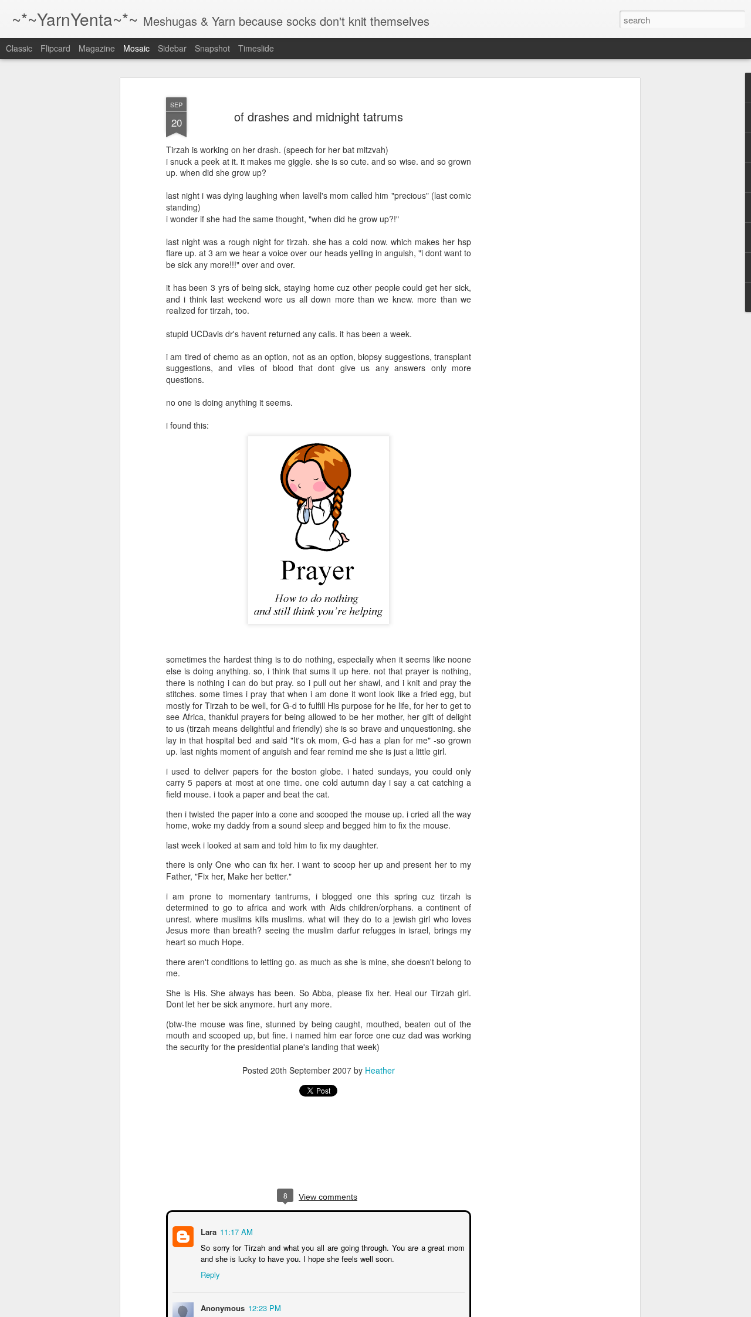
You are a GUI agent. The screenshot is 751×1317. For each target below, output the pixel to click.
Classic (19, 48)
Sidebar (172, 48)
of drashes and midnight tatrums (318, 116)
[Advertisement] (535, 276)
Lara (207, 1230)
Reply (209, 1273)
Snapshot (212, 48)
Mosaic (136, 48)
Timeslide (256, 48)
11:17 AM (235, 1230)
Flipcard (55, 48)
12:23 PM (263, 1306)
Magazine (97, 48)
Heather (380, 1070)
